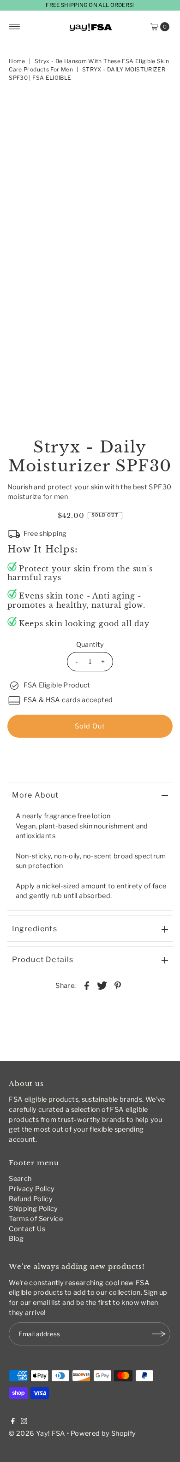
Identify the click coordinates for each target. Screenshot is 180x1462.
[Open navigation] (14, 26)
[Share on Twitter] (102, 985)
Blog (16, 1238)
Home (17, 61)
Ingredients (34, 928)
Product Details (43, 959)
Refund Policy (31, 1199)
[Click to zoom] (158, 108)
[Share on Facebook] (87, 985)
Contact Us (27, 1229)
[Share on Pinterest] (118, 985)
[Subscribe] (158, 1333)
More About (35, 795)
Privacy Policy (31, 1189)
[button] (90, 751)
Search (20, 1178)
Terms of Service (36, 1219)
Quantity (90, 644)
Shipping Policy (33, 1208)
